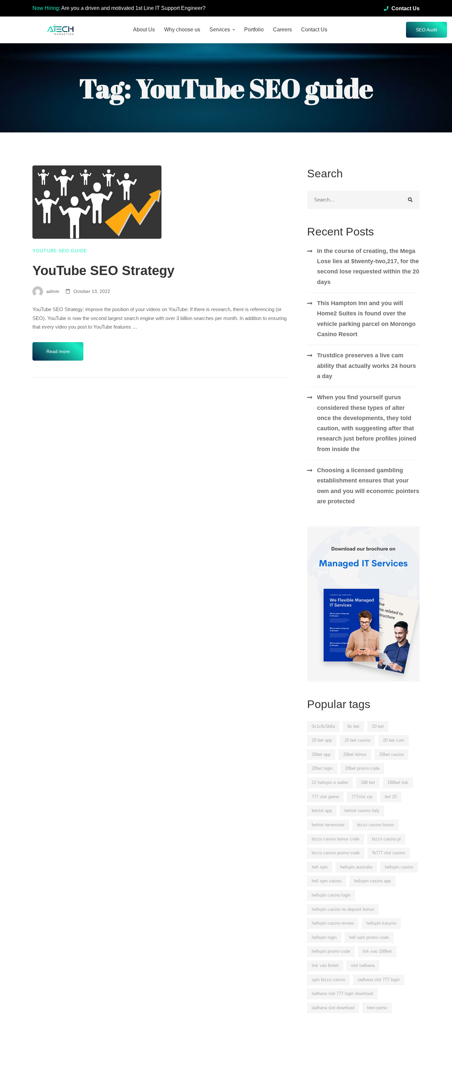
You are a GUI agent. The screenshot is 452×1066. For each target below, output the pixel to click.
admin (52, 291)
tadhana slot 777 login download (342, 993)
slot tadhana (363, 965)
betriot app (322, 810)
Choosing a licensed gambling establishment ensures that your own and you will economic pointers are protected (368, 486)
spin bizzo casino (328, 979)
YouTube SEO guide (59, 250)
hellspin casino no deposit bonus (343, 909)
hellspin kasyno (381, 923)
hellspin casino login (331, 895)
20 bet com (393, 740)
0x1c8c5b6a (323, 726)
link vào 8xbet (325, 965)
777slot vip (361, 796)
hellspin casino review (333, 923)
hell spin (320, 867)
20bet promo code (362, 768)
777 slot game (325, 796)
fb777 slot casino (388, 852)
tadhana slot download (333, 1007)
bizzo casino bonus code (335, 838)
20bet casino (391, 754)
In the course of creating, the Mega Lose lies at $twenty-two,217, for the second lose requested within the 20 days (368, 266)
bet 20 (391, 796)
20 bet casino (357, 740)
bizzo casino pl (386, 838)
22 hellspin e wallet (330, 782)
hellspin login (324, 937)
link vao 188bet (377, 951)
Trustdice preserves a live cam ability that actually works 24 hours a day (366, 365)
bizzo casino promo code (336, 852)
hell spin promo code (369, 937)
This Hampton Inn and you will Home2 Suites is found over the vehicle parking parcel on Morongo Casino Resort (366, 319)
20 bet (378, 726)
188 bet (368, 782)
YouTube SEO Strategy (103, 270)
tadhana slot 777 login (379, 979)
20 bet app (322, 740)
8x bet (353, 726)
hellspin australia (356, 867)
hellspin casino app (372, 880)
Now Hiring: (46, 8)
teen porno (377, 1007)
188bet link (397, 782)
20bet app (321, 754)
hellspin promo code (331, 951)
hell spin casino (326, 880)
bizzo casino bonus (375, 824)
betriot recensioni (328, 824)
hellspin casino (399, 867)
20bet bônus (355, 754)
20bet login (322, 768)
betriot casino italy (362, 810)
